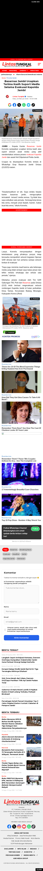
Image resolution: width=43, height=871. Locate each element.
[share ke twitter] (19, 106)
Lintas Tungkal (18, 96)
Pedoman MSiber (13, 855)
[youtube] (24, 828)
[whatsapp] (29, 828)
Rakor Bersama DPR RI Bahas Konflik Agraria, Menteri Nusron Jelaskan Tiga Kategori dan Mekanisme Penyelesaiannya (14, 723)
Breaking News (25, 550)
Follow (35, 529)
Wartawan (21, 558)
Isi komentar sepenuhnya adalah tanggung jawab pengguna (17, 582)
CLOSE (39, 869)
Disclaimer (9, 849)
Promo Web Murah (22, 838)
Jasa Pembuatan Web (28, 836)
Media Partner (8, 838)
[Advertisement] (21, 27)
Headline (15, 554)
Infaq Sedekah (12, 836)
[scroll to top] (39, 858)
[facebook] (9, 828)
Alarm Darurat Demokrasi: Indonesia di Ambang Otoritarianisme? (13, 739)
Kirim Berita (35, 838)
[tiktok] (33, 828)
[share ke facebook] (15, 106)
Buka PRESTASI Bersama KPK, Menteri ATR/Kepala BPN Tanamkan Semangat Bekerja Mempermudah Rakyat (13, 783)
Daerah (23, 70)
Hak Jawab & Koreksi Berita (21, 841)
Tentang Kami (14, 852)
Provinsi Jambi (12, 78)
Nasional (13, 70)
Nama (6, 607)
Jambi (24, 554)
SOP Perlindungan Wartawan (21, 843)
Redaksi (33, 849)
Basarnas (26, 283)
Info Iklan (21, 849)
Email (6, 617)
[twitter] (14, 828)
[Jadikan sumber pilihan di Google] (10, 106)
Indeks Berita (29, 855)
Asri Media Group (20, 858)
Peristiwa (34, 70)
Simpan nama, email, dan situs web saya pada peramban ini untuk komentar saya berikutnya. (22, 629)
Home (4, 70)
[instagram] (19, 828)
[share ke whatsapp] (24, 106)
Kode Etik (28, 852)
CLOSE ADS (36, 2)
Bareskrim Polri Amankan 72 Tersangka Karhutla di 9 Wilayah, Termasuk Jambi (13, 752)
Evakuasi (6, 554)
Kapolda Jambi (9, 558)
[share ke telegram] (29, 106)
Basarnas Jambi (34, 146)
